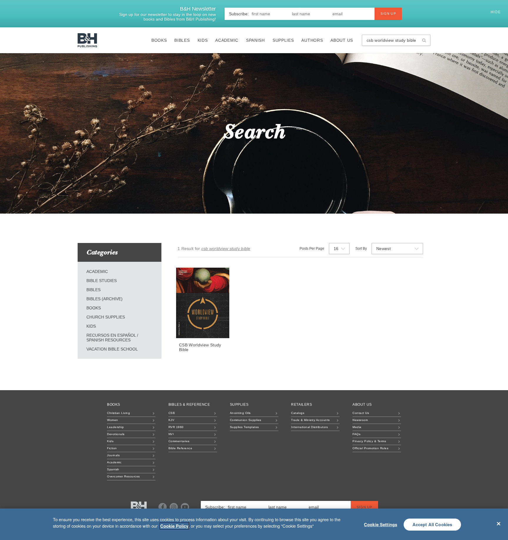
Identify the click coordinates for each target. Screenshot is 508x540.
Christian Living (118, 413)
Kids (203, 40)
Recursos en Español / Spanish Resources (112, 337)
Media (357, 427)
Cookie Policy (174, 526)
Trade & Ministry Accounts (310, 420)
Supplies (283, 40)
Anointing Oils (240, 413)
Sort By (361, 248)
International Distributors (309, 427)
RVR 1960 (176, 427)
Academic (226, 40)
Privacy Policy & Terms (369, 441)
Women (112, 420)
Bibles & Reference (189, 405)
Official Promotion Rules (370, 448)
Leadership (115, 427)
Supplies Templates (244, 427)
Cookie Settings (380, 524)
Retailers (301, 405)
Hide (496, 12)
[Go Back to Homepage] (139, 507)
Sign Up (388, 13)
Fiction (112, 448)
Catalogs (297, 413)
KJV (171, 420)
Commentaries (179, 441)
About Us (341, 40)
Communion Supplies (245, 420)
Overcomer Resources (123, 476)
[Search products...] (424, 40)
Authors (312, 40)
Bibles (182, 40)
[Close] (498, 523)
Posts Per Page (312, 248)
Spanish (255, 40)
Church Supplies (105, 317)
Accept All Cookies (432, 524)
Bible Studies (101, 280)
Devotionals (116, 434)
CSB (171, 413)
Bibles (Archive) (104, 298)
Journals (113, 455)
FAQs (356, 434)
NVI (171, 434)
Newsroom (360, 420)
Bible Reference (180, 448)
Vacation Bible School (112, 349)
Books (159, 40)
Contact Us (360, 413)
